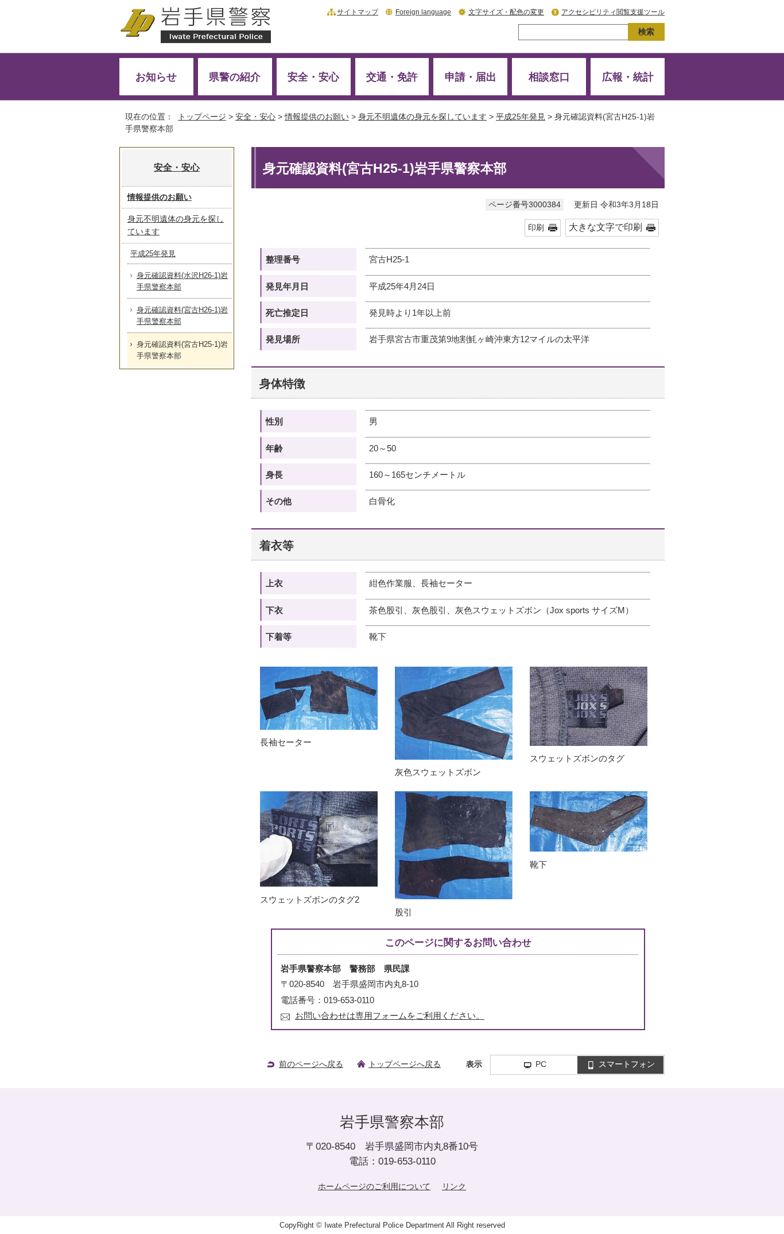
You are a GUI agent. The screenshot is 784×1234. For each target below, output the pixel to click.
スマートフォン (627, 1064)
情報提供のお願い (317, 116)
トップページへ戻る (404, 1064)
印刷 (536, 227)
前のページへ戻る (311, 1064)
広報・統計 (628, 77)
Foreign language (423, 12)
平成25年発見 (520, 116)
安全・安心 (313, 77)
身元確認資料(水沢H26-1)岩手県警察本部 (182, 281)
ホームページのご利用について (374, 1186)
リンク (454, 1186)
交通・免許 (392, 77)
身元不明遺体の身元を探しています (422, 116)
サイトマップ (357, 12)
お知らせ (156, 77)
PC (540, 1064)
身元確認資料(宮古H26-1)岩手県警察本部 (182, 315)
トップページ (202, 116)
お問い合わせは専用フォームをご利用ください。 (389, 1015)
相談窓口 (549, 77)
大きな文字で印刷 (605, 227)
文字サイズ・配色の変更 (506, 12)
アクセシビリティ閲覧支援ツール (613, 12)
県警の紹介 (235, 77)
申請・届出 (470, 77)
